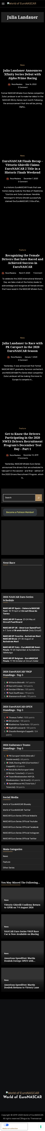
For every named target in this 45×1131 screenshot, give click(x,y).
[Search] (38, 497)
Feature (22, 250)
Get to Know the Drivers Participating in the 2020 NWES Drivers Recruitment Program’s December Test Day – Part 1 (22, 441)
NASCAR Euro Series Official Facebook (20, 827)
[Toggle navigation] (3, 3)
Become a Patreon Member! (20, 512)
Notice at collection (10, 1128)
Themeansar (36, 1118)
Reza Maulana (17, 84)
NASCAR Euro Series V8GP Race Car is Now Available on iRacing (21, 933)
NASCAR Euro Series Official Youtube (20, 821)
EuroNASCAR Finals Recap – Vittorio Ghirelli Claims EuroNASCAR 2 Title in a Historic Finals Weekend (22, 166)
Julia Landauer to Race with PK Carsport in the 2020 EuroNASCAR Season (22, 347)
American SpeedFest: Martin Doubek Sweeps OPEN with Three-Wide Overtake (19, 961)
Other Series (8, 868)
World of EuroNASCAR (22, 1097)
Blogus (24, 1118)
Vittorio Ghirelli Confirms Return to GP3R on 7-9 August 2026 (22, 906)
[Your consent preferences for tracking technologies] (41, 1126)
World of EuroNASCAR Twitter (16, 810)
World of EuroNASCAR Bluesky (17, 804)
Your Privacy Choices (17, 1125)
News (22, 65)
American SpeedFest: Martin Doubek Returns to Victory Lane (21, 986)
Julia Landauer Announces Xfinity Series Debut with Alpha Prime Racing (22, 74)
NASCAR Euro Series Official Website (20, 816)
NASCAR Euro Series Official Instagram (21, 833)
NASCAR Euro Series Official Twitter (19, 838)
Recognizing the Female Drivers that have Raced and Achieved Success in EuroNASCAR (22, 261)
